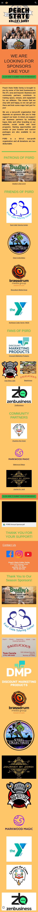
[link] (19, 514)
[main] (19, 63)
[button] (2, 2)
